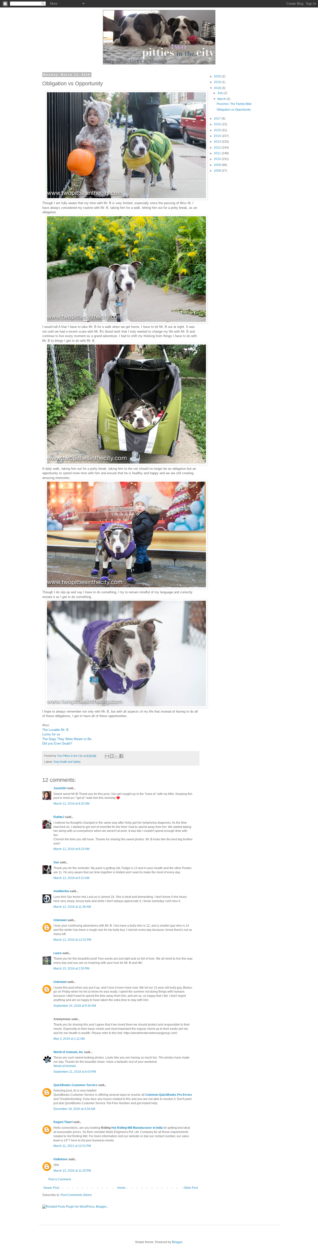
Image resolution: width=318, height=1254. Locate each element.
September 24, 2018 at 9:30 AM (74, 1005)
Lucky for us (51, 734)
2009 (218, 165)
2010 (218, 159)
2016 (218, 124)
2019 (218, 82)
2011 (218, 153)
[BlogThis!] (111, 755)
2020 (218, 76)
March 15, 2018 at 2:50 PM (71, 968)
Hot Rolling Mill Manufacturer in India (137, 1127)
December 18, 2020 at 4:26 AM (74, 1109)
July (220, 93)
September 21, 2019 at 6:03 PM (74, 1071)
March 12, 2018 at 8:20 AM (71, 803)
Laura (57, 953)
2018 (218, 88)
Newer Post (51, 1188)
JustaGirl (59, 788)
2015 (218, 130)
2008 (218, 170)
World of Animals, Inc (68, 1052)
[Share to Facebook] (121, 755)
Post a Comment (59, 1179)
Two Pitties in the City (70, 755)
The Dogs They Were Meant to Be (66, 739)
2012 (218, 147)
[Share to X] (116, 755)
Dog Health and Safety (67, 761)
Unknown (60, 920)
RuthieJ (58, 817)
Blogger (177, 1242)
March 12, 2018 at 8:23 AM (71, 849)
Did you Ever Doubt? (57, 743)
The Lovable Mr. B (55, 730)
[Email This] (107, 755)
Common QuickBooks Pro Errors (168, 1095)
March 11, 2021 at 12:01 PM (72, 1146)
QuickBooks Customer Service (75, 1085)
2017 (218, 118)
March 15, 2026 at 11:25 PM (72, 1170)
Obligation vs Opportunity (234, 109)
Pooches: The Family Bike (234, 104)
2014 (218, 136)
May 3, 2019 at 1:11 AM (69, 1038)
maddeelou (61, 891)
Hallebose (60, 1159)
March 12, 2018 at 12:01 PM (72, 939)
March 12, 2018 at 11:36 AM (72, 907)
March (222, 99)
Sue (56, 862)
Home (121, 1188)
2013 (218, 141)
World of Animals (64, 1066)
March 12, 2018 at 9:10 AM (71, 878)
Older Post (191, 1188)
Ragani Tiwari (63, 1122)
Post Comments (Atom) (76, 1195)
